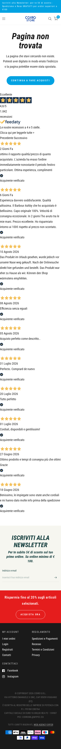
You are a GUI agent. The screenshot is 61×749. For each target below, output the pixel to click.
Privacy (36, 655)
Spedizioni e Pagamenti (45, 638)
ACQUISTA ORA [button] (30, 614)
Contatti (6, 655)
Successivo (20, 138)
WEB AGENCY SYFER (43, 724)
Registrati (7, 649)
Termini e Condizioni (43, 649)
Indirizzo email (9, 570)
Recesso (36, 644)
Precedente (6, 138)
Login (5, 644)
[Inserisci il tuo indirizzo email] (55, 577)
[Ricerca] (50, 19)
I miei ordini (8, 638)
